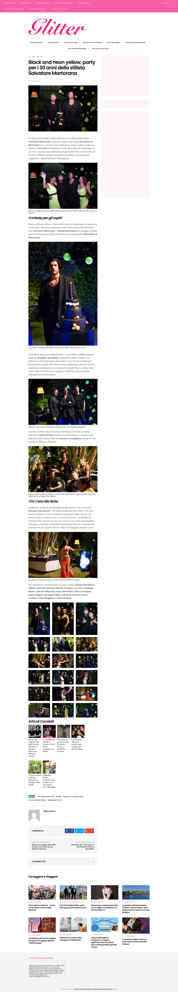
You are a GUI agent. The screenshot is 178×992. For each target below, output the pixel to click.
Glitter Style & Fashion (63, 3)
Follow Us (166, 3)
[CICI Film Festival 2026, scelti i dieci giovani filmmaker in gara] (73, 892)
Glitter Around (128, 902)
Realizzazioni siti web (105, 989)
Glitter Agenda (83, 3)
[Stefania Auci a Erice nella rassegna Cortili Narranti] (73, 924)
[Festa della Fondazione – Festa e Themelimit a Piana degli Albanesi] (42, 892)
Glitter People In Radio (37, 9)
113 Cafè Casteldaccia (46, 797)
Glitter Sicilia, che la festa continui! (86, 989)
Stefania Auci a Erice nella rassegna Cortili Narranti (71, 938)
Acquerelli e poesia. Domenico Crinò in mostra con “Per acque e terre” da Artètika (49, 781)
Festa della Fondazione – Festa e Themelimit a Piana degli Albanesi (41, 907)
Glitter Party (25, 3)
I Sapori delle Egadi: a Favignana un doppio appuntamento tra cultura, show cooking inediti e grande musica (104, 942)
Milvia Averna (49, 811)
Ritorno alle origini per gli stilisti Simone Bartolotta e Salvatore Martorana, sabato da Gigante (33, 748)
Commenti (39, 861)
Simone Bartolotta (55, 800)
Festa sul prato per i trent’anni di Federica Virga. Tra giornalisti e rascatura (62, 745)
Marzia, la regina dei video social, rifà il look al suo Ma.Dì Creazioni (44, 846)
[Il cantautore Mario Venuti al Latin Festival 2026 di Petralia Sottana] (136, 925)
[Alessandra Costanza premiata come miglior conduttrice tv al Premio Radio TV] (104, 892)
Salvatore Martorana (37, 800)
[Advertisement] (124, 75)
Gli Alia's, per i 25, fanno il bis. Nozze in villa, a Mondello (82, 846)
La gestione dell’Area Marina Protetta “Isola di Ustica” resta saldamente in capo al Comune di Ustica (135, 909)
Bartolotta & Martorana (73, 797)
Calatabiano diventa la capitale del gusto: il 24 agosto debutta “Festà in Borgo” (42, 940)
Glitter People (9, 3)
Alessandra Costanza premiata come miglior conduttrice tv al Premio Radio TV (104, 907)
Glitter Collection (59, 9)
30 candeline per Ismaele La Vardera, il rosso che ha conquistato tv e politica (49, 745)
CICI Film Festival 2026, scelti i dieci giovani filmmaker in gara (73, 906)
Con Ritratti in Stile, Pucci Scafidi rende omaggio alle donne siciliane (77, 744)
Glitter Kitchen (42, 3)
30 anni (59, 797)
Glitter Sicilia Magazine (15, 9)
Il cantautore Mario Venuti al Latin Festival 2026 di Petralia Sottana (134, 941)
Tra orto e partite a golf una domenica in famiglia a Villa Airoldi (34, 780)
